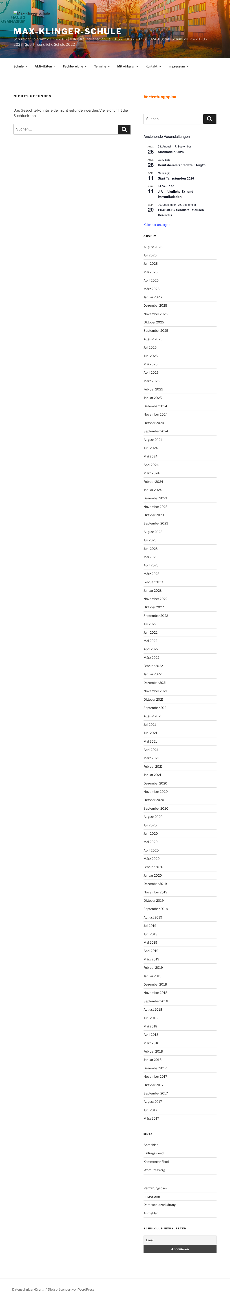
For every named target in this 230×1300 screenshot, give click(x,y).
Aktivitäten (43, 66)
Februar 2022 (153, 666)
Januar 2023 (153, 590)
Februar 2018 (153, 1051)
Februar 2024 (153, 481)
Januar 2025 (153, 398)
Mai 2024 (150, 456)
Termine (100, 66)
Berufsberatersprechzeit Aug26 (182, 165)
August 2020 (153, 817)
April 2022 (151, 649)
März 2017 (151, 1118)
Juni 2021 (150, 733)
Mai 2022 (150, 641)
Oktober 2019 (154, 900)
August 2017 (153, 1101)
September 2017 (156, 1093)
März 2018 (151, 1043)
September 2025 (156, 330)
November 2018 (155, 992)
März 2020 (152, 858)
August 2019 (153, 917)
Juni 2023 (151, 548)
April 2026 (151, 280)
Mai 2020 (151, 842)
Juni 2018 (150, 1018)
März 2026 (151, 289)
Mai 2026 (150, 272)
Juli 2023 (150, 540)
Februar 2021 (153, 766)
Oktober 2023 (154, 515)
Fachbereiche (73, 66)
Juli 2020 (150, 825)
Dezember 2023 (155, 498)
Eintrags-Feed (154, 1153)
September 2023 (156, 523)
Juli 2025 (150, 347)
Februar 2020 (153, 867)
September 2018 (156, 1001)
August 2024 (153, 440)
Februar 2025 (153, 389)
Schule (18, 66)
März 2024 (151, 473)
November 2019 (155, 892)
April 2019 (151, 951)
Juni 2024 (151, 448)
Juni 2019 (150, 934)
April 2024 (151, 465)
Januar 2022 (152, 674)
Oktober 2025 (154, 322)
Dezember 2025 (155, 305)
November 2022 (155, 599)
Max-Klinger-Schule (67, 31)
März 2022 (151, 657)
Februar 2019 (153, 967)
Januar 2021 (152, 775)
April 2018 (151, 1034)
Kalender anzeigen (157, 224)
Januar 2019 (152, 976)
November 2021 (155, 691)
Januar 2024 (153, 490)
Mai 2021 (150, 741)
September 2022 (156, 616)
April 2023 (151, 565)
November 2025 (156, 314)
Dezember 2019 (155, 884)
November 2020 (156, 791)
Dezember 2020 (155, 783)
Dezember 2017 (155, 1068)
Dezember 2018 (155, 984)
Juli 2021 (150, 724)
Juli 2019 (150, 925)
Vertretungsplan (155, 1188)
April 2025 (151, 372)
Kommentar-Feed (156, 1162)
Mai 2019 (150, 942)
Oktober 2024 (154, 423)
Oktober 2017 (154, 1085)
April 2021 (151, 750)
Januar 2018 (152, 1060)
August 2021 (153, 716)
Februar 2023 (153, 582)
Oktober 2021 (154, 699)
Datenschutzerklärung (160, 1205)
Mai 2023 (150, 557)
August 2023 (153, 532)
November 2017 (155, 1076)
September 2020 (156, 808)
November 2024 (156, 414)
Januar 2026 (153, 297)
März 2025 (151, 381)
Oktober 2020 (154, 800)
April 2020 (151, 850)
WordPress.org (154, 1170)
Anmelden (151, 1145)
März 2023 (151, 574)
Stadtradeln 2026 (171, 152)
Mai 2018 (150, 1026)
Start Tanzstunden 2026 (176, 178)
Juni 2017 (150, 1110)
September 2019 (156, 909)
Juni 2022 (150, 632)
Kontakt (151, 66)
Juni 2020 (151, 833)
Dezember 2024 (155, 406)
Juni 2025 (151, 356)
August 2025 (153, 339)
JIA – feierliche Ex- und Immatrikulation (175, 194)
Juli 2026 (150, 255)
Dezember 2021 (155, 683)
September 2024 (156, 431)
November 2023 (156, 507)
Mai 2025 (150, 364)
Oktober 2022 (154, 607)
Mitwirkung (126, 66)
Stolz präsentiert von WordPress (71, 1289)
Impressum (176, 66)
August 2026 (153, 247)
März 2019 (151, 959)
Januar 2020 (153, 875)
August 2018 (153, 1009)
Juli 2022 (150, 624)
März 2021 (151, 758)
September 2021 (156, 708)
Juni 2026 (151, 263)
